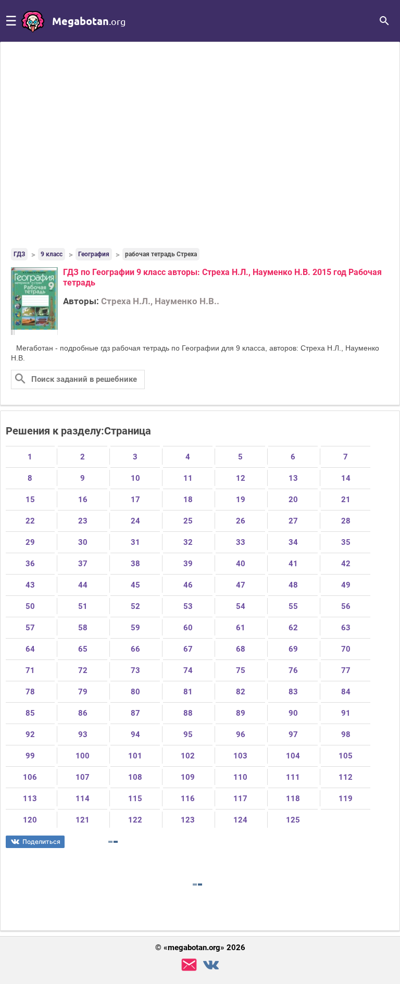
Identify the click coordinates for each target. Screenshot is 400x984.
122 (135, 820)
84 (346, 691)
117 (240, 798)
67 (188, 649)
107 (83, 777)
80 (135, 691)
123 (188, 820)
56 (346, 606)
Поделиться (41, 841)
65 (83, 649)
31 (135, 542)
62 (293, 627)
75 (240, 670)
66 (135, 649)
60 (188, 627)
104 (293, 756)
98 (346, 734)
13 (293, 478)
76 (293, 670)
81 (188, 691)
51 (83, 606)
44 (83, 585)
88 (188, 713)
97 (293, 734)
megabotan (89, 21)
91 (346, 713)
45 (135, 585)
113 (30, 798)
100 (83, 756)
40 (240, 563)
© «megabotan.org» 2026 (200, 948)
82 (240, 691)
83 (293, 691)
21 (346, 499)
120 (30, 820)
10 (135, 478)
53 (188, 606)
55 (293, 606)
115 (135, 798)
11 (188, 478)
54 (240, 606)
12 (240, 478)
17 (135, 499)
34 (293, 542)
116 (188, 798)
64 (30, 649)
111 (293, 777)
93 (83, 734)
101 (135, 756)
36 (30, 563)
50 (30, 606)
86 (83, 713)
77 (346, 670)
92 (30, 734)
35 (346, 542)
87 (135, 713)
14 (346, 478)
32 (188, 542)
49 (346, 585)
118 (293, 798)
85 (30, 713)
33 (240, 542)
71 (30, 670)
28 (346, 521)
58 (83, 627)
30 (83, 542)
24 (135, 521)
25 (188, 521)
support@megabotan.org (189, 964)
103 (240, 756)
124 (240, 820)
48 (293, 585)
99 (30, 756)
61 (240, 627)
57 (30, 627)
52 (135, 606)
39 (188, 563)
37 (83, 563)
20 (293, 499)
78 (30, 691)
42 (346, 563)
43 (30, 585)
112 (346, 777)
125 (293, 820)
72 (83, 670)
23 (83, 521)
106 (30, 777)
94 (135, 734)
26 (240, 521)
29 (30, 542)
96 (240, 734)
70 (346, 649)
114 (83, 798)
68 (240, 649)
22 (30, 521)
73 (135, 670)
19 (240, 499)
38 (135, 563)
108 (135, 777)
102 (188, 756)
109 (188, 777)
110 (240, 777)
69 (293, 649)
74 (188, 670)
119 (346, 798)
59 (135, 627)
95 (188, 734)
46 (188, 585)
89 (240, 713)
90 (293, 713)
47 (240, 585)
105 (346, 756)
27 (293, 521)
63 (346, 627)
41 (293, 563)
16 (83, 499)
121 (83, 820)
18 (188, 499)
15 (30, 499)
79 (83, 691)
